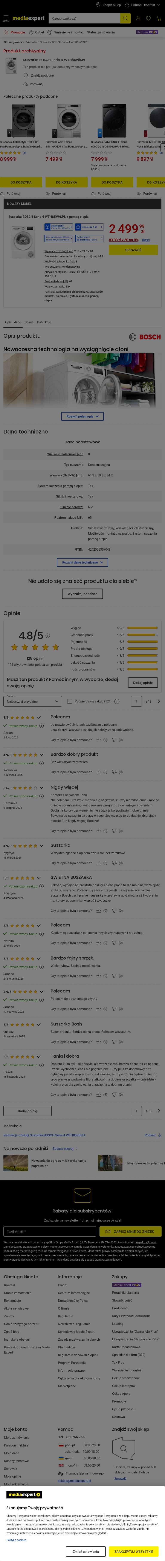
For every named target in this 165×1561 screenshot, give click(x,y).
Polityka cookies (16, 1540)
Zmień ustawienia (86, 1551)
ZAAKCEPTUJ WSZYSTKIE (134, 1551)
